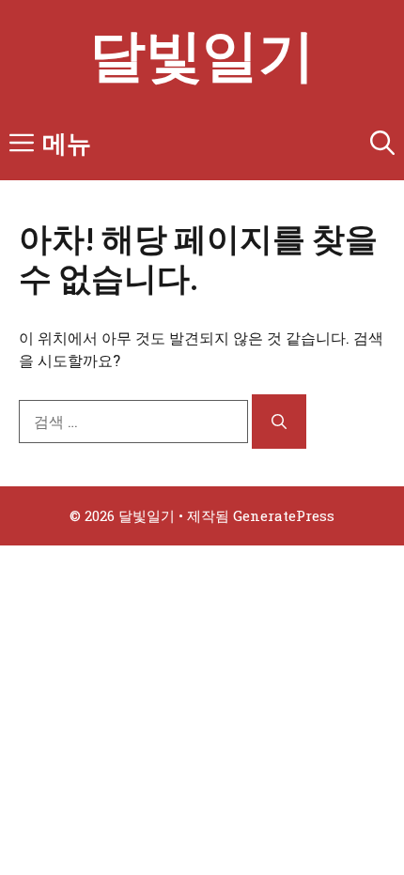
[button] (382, 142)
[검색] (279, 421)
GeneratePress (283, 515)
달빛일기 (202, 52)
